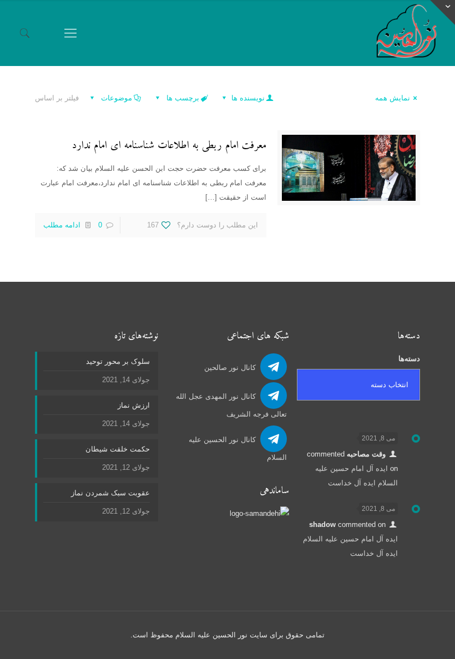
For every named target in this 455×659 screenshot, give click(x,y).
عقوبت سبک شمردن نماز (110, 493)
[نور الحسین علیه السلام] (406, 33)
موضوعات (115, 98)
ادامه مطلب (61, 225)
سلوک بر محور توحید (118, 361)
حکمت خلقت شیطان (117, 449)
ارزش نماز (134, 405)
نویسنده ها (247, 98)
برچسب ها (181, 98)
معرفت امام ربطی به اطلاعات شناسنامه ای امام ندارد (169, 145)
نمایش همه (392, 98)
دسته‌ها (409, 358)
